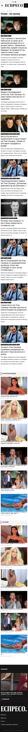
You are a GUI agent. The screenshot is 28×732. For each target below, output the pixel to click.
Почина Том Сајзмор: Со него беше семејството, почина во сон (12, 223)
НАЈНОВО (5, 522)
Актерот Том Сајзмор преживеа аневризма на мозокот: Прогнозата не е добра (13, 350)
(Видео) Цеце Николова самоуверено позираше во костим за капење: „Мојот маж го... (14, 512)
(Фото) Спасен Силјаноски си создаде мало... (12, 609)
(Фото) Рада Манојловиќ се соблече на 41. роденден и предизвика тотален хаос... (12, 442)
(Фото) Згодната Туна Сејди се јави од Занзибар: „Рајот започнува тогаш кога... (12, 693)
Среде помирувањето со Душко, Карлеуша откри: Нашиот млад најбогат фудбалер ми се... (13, 419)
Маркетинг (3, 718)
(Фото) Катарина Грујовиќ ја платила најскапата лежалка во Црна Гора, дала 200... (13, 395)
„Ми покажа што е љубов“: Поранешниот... (11, 631)
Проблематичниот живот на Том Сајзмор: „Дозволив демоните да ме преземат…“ (14, 183)
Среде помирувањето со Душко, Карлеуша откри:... (14, 565)
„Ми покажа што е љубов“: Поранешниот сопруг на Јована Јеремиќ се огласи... (14, 489)
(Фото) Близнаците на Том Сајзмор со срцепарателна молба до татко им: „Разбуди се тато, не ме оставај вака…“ (13, 265)
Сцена (9, 35)
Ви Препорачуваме (4, 178)
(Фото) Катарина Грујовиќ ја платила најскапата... (13, 543)
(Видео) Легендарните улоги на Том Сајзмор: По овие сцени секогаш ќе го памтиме (13, 95)
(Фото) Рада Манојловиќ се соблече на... (11, 587)
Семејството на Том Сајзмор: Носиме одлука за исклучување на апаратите (14, 307)
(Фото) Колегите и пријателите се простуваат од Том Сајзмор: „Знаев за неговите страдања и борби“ (13, 141)
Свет (2, 35)
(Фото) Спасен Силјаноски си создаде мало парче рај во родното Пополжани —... (13, 465)
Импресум (3, 714)
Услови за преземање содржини (9, 724)
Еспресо (11, 218)
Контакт (3, 721)
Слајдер (5, 35)
